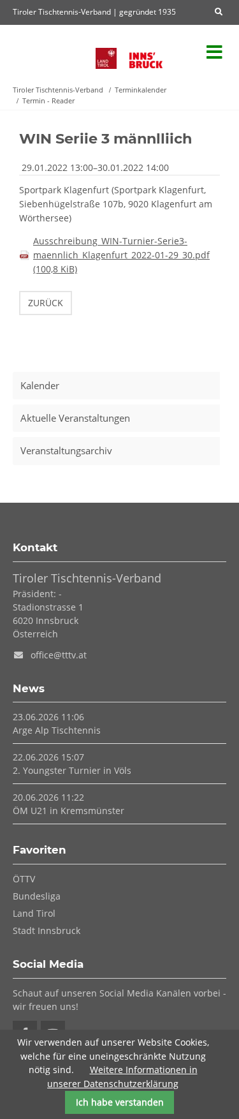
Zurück (45, 303)
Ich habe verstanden (120, 1102)
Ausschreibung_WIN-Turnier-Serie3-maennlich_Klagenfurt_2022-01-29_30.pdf (121, 255)
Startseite (48, 52)
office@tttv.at (59, 655)
